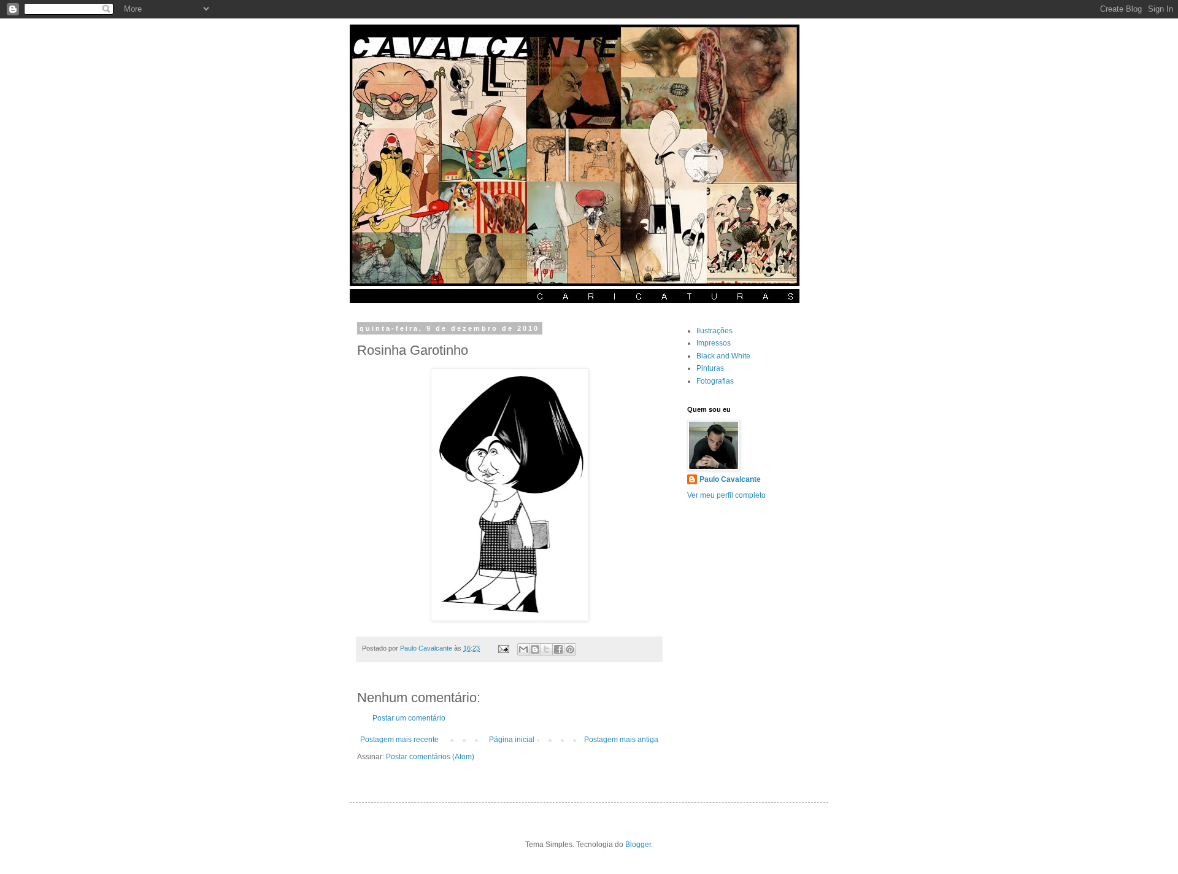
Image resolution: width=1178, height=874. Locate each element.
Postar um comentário (408, 718)
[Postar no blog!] (535, 649)
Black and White (723, 356)
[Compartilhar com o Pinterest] (570, 649)
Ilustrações (714, 331)
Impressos (713, 343)
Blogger (638, 844)
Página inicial (511, 739)
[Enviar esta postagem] (503, 648)
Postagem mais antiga (621, 739)
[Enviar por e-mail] (523, 649)
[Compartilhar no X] (547, 649)
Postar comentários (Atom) (430, 756)
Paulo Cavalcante (730, 479)
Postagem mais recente (399, 739)
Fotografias (715, 381)
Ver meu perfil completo (726, 495)
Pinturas (710, 368)
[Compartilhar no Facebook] (558, 649)
